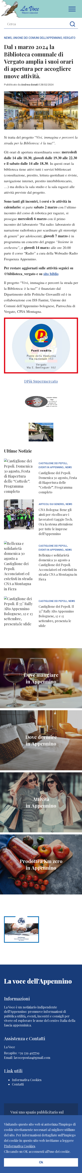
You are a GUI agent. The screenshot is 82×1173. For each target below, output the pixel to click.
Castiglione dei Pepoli (53, 463)
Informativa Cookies (26, 1080)
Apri (72, 9)
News (8, 37)
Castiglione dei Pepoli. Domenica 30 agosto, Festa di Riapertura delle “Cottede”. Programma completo (58, 482)
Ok (41, 1162)
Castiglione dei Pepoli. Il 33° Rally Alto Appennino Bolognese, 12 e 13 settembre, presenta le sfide (56, 616)
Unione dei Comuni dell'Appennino (37, 37)
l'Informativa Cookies (19, 1146)
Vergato (69, 37)
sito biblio (51, 273)
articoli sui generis (51, 504)
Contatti (18, 1084)
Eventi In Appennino (51, 467)
